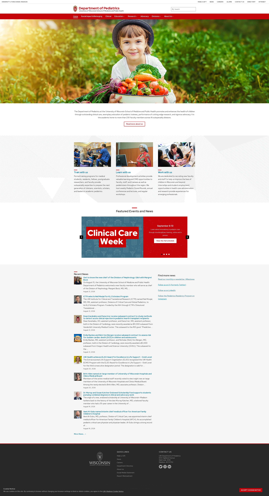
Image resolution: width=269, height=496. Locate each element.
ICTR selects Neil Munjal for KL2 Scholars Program (105, 296)
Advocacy (145, 16)
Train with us (81, 172)
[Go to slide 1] (162, 254)
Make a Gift (202, 2)
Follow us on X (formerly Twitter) (172, 285)
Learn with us (123, 172)
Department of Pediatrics (99, 8)
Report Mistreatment (124, 476)
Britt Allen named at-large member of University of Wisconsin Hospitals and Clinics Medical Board (117, 375)
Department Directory (125, 466)
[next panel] (187, 237)
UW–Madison (14, 2)
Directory (251, 2)
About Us (168, 16)
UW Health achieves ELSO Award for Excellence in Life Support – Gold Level (117, 357)
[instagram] (165, 466)
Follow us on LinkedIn (167, 290)
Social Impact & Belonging (91, 16)
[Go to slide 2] (164, 254)
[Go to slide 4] (169, 254)
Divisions (155, 16)
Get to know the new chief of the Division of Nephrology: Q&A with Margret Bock (117, 278)
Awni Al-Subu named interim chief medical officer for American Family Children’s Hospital (114, 412)
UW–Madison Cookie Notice (113, 491)
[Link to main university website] (99, 466)
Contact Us (239, 2)
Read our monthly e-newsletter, (176, 279)
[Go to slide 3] (166, 254)
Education (118, 16)
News (212, 2)
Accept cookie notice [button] (251, 490)
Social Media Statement (125, 473)
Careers (220, 2)
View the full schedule (165, 241)
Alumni (229, 2)
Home (75, 16)
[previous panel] (81, 237)
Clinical (108, 16)
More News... (79, 434)
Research (132, 16)
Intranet (262, 2)
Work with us (165, 172)
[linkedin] (169, 466)
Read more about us (134, 124)
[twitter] (160, 466)
